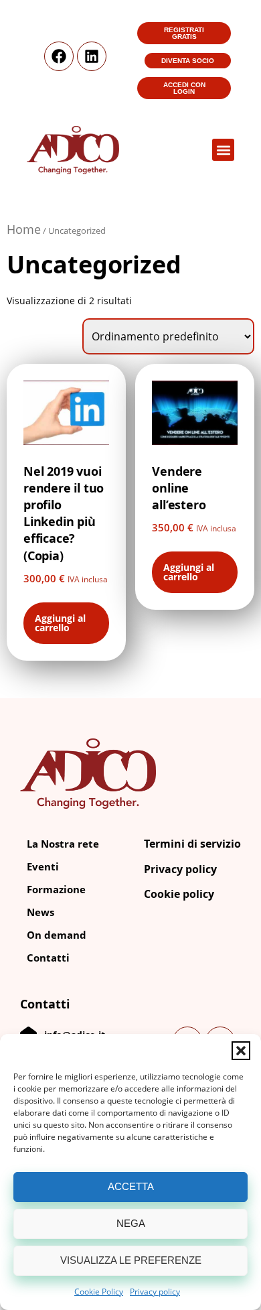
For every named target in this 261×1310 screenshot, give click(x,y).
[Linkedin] (91, 56)
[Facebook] (59, 56)
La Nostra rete (63, 843)
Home (24, 229)
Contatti (48, 957)
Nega (130, 1223)
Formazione (56, 889)
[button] (241, 1050)
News (40, 912)
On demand (56, 934)
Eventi (43, 866)
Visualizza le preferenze (130, 1260)
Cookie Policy (98, 1291)
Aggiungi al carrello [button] (60, 623)
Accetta (131, 1186)
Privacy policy (155, 1291)
